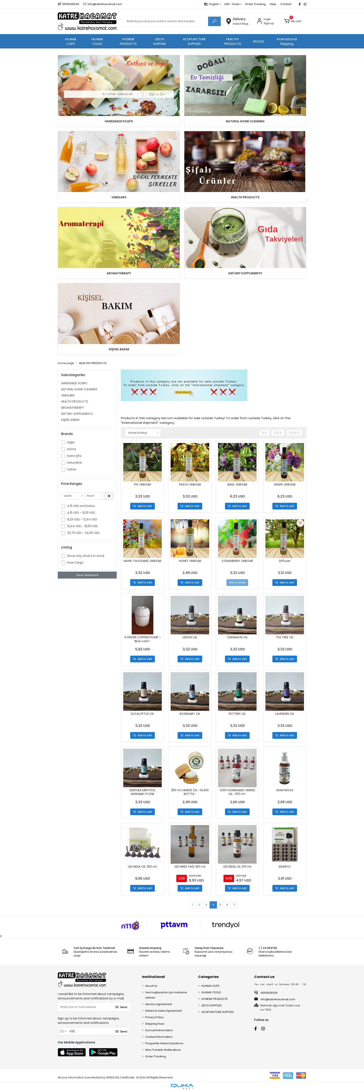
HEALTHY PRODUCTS (232, 41)
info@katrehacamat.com (277, 999)
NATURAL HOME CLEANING (245, 121)
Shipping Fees (154, 1024)
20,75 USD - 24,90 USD (83, 533)
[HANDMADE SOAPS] (119, 85)
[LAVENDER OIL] (284, 691)
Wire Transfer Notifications (163, 1050)
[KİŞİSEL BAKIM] (119, 313)
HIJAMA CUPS (70, 41)
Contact (285, 4)
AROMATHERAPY (119, 273)
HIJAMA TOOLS (97, 41)
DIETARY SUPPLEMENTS (245, 273)
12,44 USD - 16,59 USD (82, 526)
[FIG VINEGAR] (142, 462)
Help (273, 4)
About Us (151, 986)
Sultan (71, 469)
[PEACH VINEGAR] (190, 462)
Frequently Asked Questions (164, 1043)
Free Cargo (75, 562)
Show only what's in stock (85, 556)
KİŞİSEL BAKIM (119, 349)
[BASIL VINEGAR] (237, 462)
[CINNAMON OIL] (237, 615)
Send (123, 1007)
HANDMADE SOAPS (119, 121)
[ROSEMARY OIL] (190, 691)
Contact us (264, 976)
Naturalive (74, 462)
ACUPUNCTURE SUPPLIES (194, 41)
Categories (208, 976)
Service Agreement (158, 1004)
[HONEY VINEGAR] (190, 538)
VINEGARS (118, 197)
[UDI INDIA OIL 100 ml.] (237, 844)
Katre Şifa (74, 456)
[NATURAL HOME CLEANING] (245, 85)
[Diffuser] (284, 538)
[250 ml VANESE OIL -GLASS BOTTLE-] (190, 768)
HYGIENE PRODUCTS (128, 41)
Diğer (71, 442)
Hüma (71, 449)
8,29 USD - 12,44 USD (82, 519)
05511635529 (268, 993)
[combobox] (63, 1031)
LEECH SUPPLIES (159, 41)
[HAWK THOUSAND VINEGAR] (142, 538)
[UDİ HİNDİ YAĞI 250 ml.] (190, 844)
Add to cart (145, 506)
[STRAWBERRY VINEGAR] (237, 538)
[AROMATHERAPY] (119, 237)
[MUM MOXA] (284, 768)
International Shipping (287, 41)
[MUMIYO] (284, 844)
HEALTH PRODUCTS (245, 197)
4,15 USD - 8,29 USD (81, 513)
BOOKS (258, 41)
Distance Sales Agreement (163, 1011)
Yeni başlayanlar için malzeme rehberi (166, 995)
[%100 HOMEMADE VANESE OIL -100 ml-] (237, 768)
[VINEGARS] (119, 161)
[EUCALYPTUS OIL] (142, 691)
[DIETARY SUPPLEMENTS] (245, 237)
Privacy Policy (154, 1017)
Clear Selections (87, 575)
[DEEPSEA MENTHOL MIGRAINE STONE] (142, 768)
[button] (292, 21)
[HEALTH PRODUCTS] (245, 161)
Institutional (153, 976)
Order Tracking (255, 4)
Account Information (159, 1030)
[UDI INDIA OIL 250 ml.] (142, 844)
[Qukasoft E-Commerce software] (182, 1086)
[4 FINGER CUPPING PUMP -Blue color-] (142, 615)
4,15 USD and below (81, 506)
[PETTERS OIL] (237, 691)
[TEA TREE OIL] (284, 615)
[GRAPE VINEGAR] (284, 462)
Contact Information (159, 1037)
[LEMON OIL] (190, 615)
